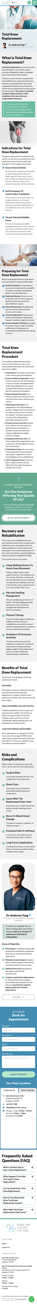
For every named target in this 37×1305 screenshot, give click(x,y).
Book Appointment (18, 518)
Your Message (7, 1054)
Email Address (7, 1035)
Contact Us (6, 1247)
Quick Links (7, 1239)
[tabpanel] (18, 931)
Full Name (6, 1026)
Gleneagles (9, 1090)
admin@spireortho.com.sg (16, 1107)
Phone (4, 1044)
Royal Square (27, 1090)
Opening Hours (8, 1253)
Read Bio (17, 997)
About (4, 1243)
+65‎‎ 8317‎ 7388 (11, 1104)
